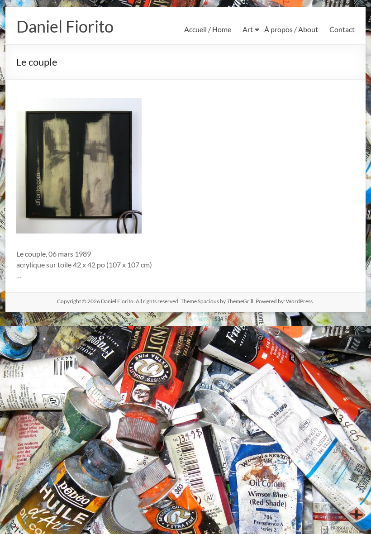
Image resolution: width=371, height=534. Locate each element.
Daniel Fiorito (65, 26)
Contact (342, 29)
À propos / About (291, 29)
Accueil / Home (207, 29)
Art (248, 29)
